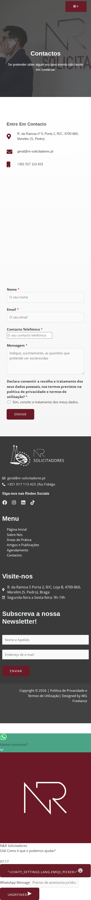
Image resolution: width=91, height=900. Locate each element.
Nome (13, 289)
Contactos (14, 555)
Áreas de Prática (19, 539)
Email (13, 309)
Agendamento (17, 550)
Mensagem (17, 345)
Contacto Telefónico (25, 329)
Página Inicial (17, 529)
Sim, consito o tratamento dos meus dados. (46, 402)
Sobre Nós (15, 534)
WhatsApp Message (15, 882)
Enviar (20, 414)
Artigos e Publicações (23, 545)
